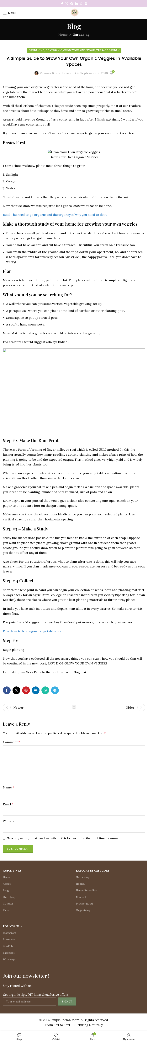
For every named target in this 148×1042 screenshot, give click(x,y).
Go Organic (53, 50)
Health (80, 883)
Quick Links (12, 870)
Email (8, 804)
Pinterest (9, 939)
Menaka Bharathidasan (56, 73)
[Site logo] (74, 13)
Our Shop (9, 897)
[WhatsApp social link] (81, 3)
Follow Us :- (12, 926)
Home (62, 34)
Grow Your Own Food (79, 50)
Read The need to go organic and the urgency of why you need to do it (55, 215)
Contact (8, 903)
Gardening (81, 34)
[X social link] (66, 3)
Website (9, 821)
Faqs (6, 910)
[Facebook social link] (62, 3)
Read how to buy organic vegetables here (33, 631)
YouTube (8, 946)
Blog (6, 890)
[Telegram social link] (85, 3)
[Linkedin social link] (76, 3)
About (7, 883)
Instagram (9, 933)
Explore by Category (92, 870)
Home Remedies (86, 890)
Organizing (83, 910)
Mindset (81, 897)
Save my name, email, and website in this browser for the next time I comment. (65, 838)
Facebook (9, 952)
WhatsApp (9, 959)
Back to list (74, 707)
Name (8, 787)
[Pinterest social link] (71, 3)
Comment (11, 742)
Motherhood (84, 903)
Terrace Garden (107, 50)
